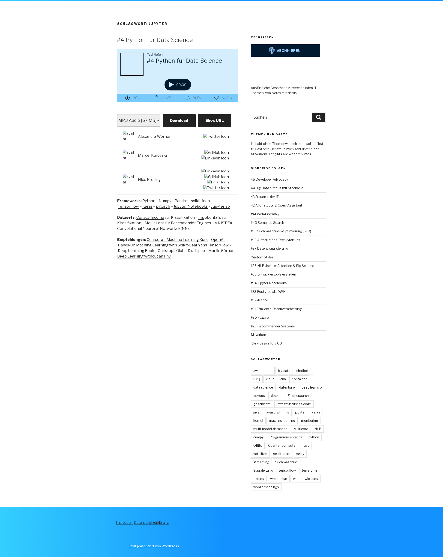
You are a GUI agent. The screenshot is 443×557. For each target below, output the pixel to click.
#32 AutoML (260, 300)
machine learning (282, 420)
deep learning (312, 387)
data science (263, 387)
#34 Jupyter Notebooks (269, 283)
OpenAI (218, 239)
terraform (309, 470)
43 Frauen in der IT (265, 197)
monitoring (309, 420)
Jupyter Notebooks (191, 206)
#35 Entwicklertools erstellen (273, 274)
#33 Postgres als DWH (268, 291)
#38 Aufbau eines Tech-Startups (275, 240)
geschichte (262, 404)
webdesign (278, 479)
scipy (300, 454)
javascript (273, 412)
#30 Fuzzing (260, 317)
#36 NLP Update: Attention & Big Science (282, 266)
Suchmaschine (286, 462)
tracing (258, 479)
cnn (283, 379)
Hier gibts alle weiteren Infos (289, 154)
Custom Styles (262, 257)
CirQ (256, 379)
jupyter (300, 412)
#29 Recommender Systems (273, 326)
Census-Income (150, 217)
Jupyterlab (220, 206)
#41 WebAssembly (265, 214)
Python (148, 201)
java (256, 412)
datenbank (287, 387)
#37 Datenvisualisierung (269, 248)
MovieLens (155, 223)
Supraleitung (263, 470)
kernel (258, 420)
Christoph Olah (171, 251)
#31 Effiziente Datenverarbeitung (276, 309)
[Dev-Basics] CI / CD (266, 343)
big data (284, 371)
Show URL (214, 120)
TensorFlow (128, 206)
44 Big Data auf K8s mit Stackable (277, 188)
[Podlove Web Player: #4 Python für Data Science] (177, 78)
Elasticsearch (298, 396)
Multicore (300, 429)
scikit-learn (201, 201)
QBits (257, 445)
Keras (147, 206)
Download (179, 120)
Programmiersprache (285, 437)
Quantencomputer (282, 445)
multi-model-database (270, 429)
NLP (317, 429)
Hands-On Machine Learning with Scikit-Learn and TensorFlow (173, 245)
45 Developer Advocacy (269, 179)
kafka (316, 412)
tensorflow (287, 470)
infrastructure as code (294, 404)
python (313, 437)
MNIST (220, 223)
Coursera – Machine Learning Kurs (177, 239)
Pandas (181, 201)
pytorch (163, 206)
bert (269, 371)
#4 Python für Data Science (155, 39)
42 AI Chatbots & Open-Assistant (276, 205)
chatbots (303, 371)
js (288, 412)
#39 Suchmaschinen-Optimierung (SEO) (281, 231)
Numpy (165, 201)
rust (306, 445)
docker (276, 396)
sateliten (260, 454)
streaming (261, 462)
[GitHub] (216, 153)
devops (259, 396)
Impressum (124, 522)
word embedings (266, 487)
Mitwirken (258, 335)
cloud (270, 379)
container (299, 379)
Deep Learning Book (136, 251)
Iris (201, 217)
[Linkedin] (214, 158)
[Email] (217, 182)
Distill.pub (196, 251)
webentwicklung (305, 479)
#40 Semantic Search (267, 223)
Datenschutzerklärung (151, 522)
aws (256, 371)
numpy (258, 437)
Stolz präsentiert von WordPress (154, 546)
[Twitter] (215, 136)
